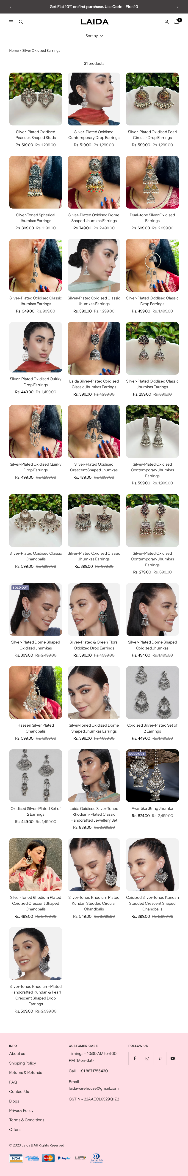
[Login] (167, 22)
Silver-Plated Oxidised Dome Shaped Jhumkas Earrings (93, 218)
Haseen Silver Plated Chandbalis (35, 728)
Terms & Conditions (26, 1120)
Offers (14, 1129)
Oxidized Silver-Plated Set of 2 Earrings (152, 728)
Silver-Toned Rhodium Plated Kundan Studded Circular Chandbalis (93, 903)
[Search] (21, 22)
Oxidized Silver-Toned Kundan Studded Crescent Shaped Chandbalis (152, 903)
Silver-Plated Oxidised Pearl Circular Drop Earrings (152, 135)
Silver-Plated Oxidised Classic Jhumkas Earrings (35, 301)
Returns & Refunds (25, 1072)
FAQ (13, 1082)
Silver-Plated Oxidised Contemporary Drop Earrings (93, 135)
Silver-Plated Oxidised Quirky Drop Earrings (35, 382)
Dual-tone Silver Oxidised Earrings (152, 218)
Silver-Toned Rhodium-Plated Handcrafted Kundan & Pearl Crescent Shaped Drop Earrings (35, 995)
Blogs (14, 1101)
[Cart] (176, 21)
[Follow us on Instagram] (147, 1058)
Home (14, 50)
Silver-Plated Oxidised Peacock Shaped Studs (36, 135)
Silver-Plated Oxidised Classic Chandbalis (35, 556)
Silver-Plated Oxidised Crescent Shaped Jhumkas (94, 467)
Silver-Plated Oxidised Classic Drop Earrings (152, 301)
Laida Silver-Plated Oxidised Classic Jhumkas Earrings (94, 384)
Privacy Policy (21, 1110)
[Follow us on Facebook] (134, 1058)
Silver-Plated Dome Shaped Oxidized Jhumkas (35, 645)
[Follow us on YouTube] (172, 1058)
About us (17, 1053)
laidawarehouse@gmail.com (94, 1088)
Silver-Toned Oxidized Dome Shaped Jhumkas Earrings (94, 728)
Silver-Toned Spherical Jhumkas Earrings (35, 218)
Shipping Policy (22, 1063)
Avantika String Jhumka (152, 808)
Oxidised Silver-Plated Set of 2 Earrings (36, 811)
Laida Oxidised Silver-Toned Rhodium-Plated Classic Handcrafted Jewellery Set (94, 814)
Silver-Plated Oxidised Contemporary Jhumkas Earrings (152, 470)
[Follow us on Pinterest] (160, 1058)
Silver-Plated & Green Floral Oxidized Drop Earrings (94, 645)
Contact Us (19, 1091)
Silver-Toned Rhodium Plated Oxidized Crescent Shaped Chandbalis (35, 903)
